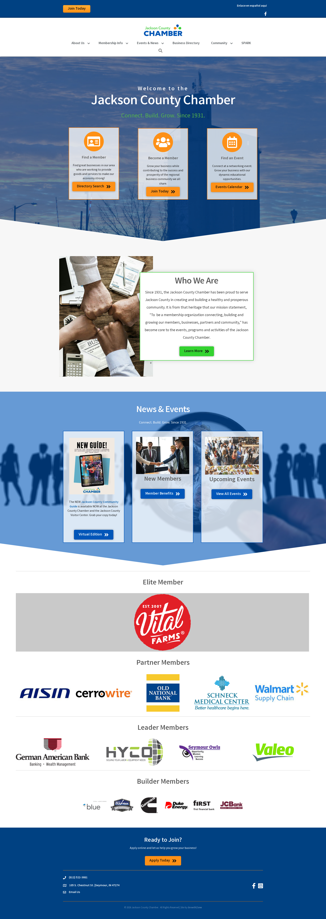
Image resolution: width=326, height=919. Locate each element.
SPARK (246, 43)
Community (219, 43)
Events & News (147, 43)
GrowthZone (195, 908)
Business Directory (186, 43)
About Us (78, 43)
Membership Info (111, 43)
